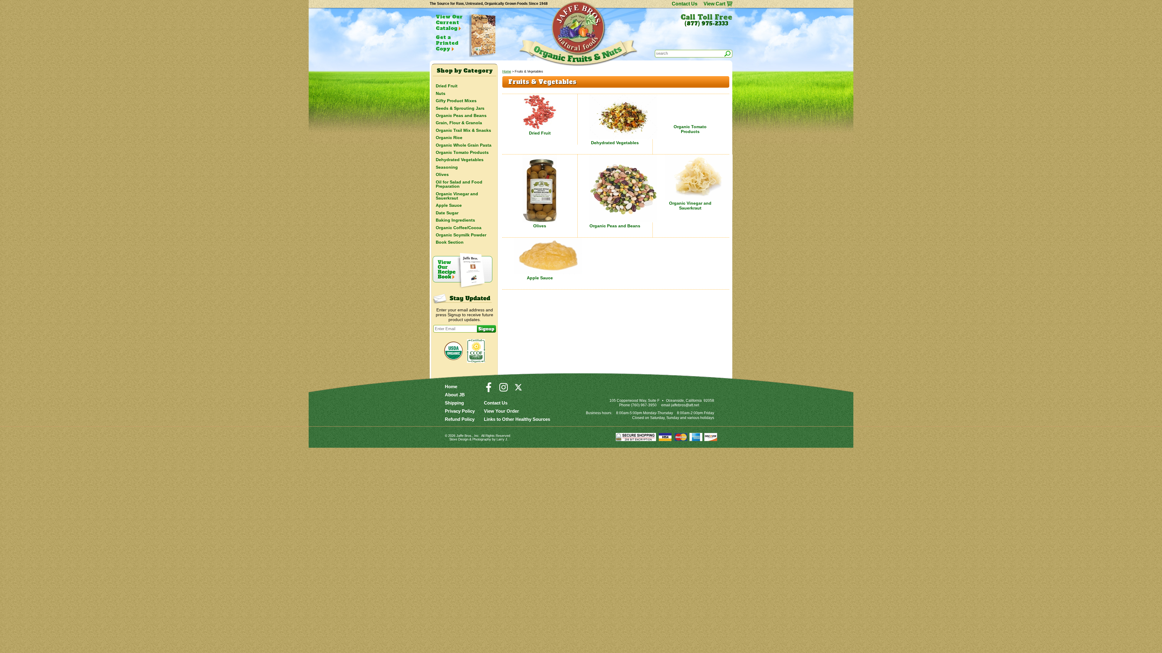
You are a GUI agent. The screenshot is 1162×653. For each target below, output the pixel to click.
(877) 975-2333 (706, 23)
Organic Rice (449, 137)
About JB (455, 394)
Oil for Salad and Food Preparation (459, 184)
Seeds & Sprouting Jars (460, 108)
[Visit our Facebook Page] (489, 390)
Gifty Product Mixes (456, 100)
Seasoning (447, 167)
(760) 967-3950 (644, 405)
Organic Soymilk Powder (461, 234)
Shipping (454, 402)
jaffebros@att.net (685, 405)
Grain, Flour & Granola (459, 122)
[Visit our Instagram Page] (503, 390)
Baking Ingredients (455, 220)
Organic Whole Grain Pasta (463, 145)
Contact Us (685, 3)
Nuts (440, 93)
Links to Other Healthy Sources (517, 419)
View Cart (714, 3)
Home (506, 71)
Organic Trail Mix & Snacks (463, 130)
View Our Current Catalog (449, 22)
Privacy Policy (460, 411)
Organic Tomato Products (690, 129)
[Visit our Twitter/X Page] (518, 390)
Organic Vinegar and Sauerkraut (690, 205)
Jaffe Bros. (464, 435)
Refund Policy (459, 419)
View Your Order (501, 411)
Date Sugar (447, 212)
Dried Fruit (540, 133)
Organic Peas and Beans (614, 225)
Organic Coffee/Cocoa (458, 227)
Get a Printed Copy (447, 43)
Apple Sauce (540, 277)
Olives (539, 225)
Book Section (450, 242)
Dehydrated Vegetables (615, 142)
